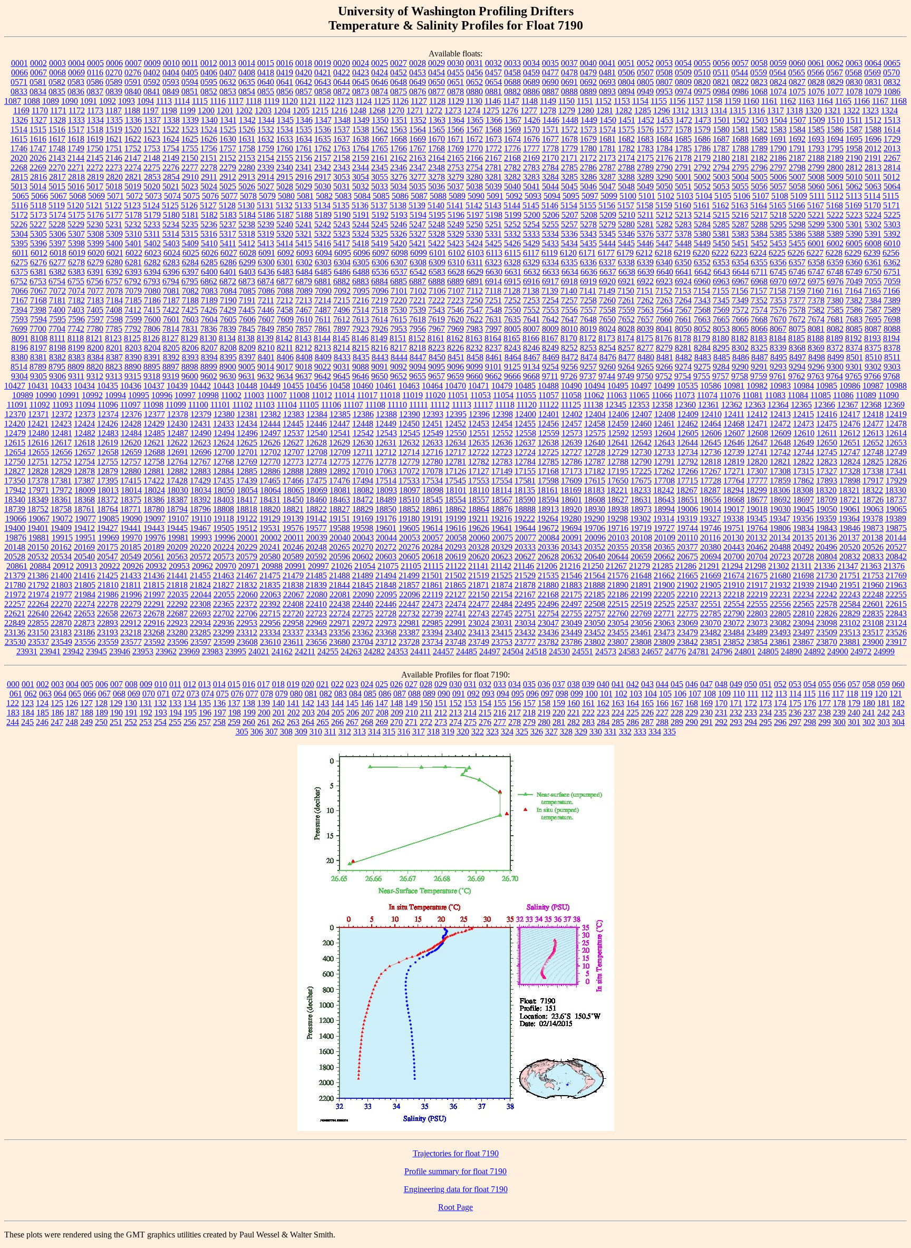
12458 (594, 423)
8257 (626, 347)
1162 (788, 100)
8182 (739, 338)
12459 (617, 423)
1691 (778, 138)
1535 (303, 129)
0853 (227, 91)
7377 (797, 300)
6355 (759, 262)
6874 (265, 281)
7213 (303, 300)
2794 (721, 167)
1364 (456, 119)
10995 (138, 395)
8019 (588, 328)
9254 (550, 366)
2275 (151, 167)
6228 (834, 252)
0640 (265, 82)
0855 (265, 91)
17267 (710, 471)
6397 (190, 271)
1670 (436, 138)
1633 (284, 138)
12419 (896, 414)
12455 (525, 423)
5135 (341, 205)
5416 (322, 243)
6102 (456, 252)
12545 (409, 433)
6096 (361, 252)
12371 (38, 414)
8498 (816, 357)
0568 (853, 72)
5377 (664, 233)
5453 (778, 243)
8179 (701, 338)
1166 (862, 100)
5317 (227, 233)
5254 (531, 224)
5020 (151, 186)
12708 (316, 452)
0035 (550, 63)
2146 (113, 157)
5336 (569, 233)
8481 (664, 357)
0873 (360, 91)
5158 (644, 205)
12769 (246, 461)
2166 (474, 157)
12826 (896, 461)
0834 (38, 91)
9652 (398, 376)
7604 (209, 319)
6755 (75, 281)
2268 (19, 167)
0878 (455, 91)
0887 (550, 91)
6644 (740, 271)
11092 (40, 404)
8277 (645, 347)
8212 (303, 347)
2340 (284, 167)
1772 (493, 148)
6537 (399, 271)
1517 (75, 129)
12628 (316, 442)
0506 (626, 72)
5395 (19, 243)
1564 (417, 129)
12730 (641, 452)
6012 (39, 252)
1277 (528, 110)
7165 (872, 290)
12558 (525, 433)
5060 (816, 186)
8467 (532, 357)
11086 (843, 395)
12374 (108, 414)
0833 (19, 91)
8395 (228, 357)
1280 (585, 110)
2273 (113, 167)
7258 (588, 300)
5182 (209, 214)
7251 (493, 300)
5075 (191, 195)
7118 (493, 290)
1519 (113, 129)
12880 (130, 471)
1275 (490, 110)
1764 (360, 148)
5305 (38, 233)
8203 (133, 347)
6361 (873, 262)
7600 (152, 319)
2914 (265, 176)
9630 (227, 376)
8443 (380, 357)
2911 (209, 176)
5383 (740, 233)
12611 (827, 433)
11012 (322, 395)
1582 (759, 129)
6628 (456, 271)
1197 (150, 110)
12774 (316, 461)
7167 (19, 300)
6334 (550, 262)
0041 (607, 63)
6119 (549, 252)
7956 (417, 328)
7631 (493, 319)
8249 (550, 347)
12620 (130, 442)
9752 (663, 376)
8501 (854, 357)
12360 (685, 404)
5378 (683, 233)
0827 (797, 82)
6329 (531, 262)
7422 (170, 309)
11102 (242, 404)
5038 (474, 186)
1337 (152, 119)
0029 (436, 63)
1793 (816, 148)
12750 (14, 461)
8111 (57, 338)
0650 (436, 82)
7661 (683, 319)
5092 (514, 195)
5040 (512, 186)
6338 (626, 262)
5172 (19, 214)
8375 (873, 347)
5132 (284, 205)
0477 (550, 72)
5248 (436, 224)
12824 (849, 461)
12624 (223, 442)
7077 (95, 290)
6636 (588, 271)
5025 (227, 186)
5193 (399, 214)
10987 (873, 385)
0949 (645, 91)
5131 (265, 205)
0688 (512, 82)
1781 (607, 148)
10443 (223, 385)
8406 (285, 357)
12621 (153, 442)
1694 (835, 138)
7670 (778, 319)
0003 (57, 63)
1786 (702, 148)
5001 (683, 176)
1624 (170, 138)
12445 (293, 423)
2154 (265, 157)
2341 (303, 167)
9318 (151, 376)
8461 (494, 357)
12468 (733, 423)
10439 (177, 385)
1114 (182, 100)
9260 (607, 366)
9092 (398, 366)
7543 (436, 309)
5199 (513, 214)
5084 (362, 195)
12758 (153, 461)
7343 (702, 300)
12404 (595, 414)
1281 (604, 110)
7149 (606, 290)
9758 (739, 376)
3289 (645, 176)
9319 (170, 376)
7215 (341, 300)
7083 (209, 290)
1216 (339, 110)
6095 (342, 252)
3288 (626, 176)
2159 (360, 157)
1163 (806, 100)
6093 (304, 252)
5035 (417, 186)
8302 (740, 347)
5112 (835, 195)
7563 (645, 309)
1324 (889, 110)
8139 (265, 338)
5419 (379, 243)
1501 (721, 119)
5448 (683, 243)
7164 (853, 290)
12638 (548, 442)
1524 (208, 129)
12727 (571, 452)
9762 (796, 376)
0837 (94, 91)
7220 (398, 300)
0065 (892, 63)
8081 (816, 328)
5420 (398, 243)
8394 (209, 357)
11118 (505, 404)
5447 (664, 243)
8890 (132, 366)
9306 (57, 376)
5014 (38, 186)
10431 (38, 385)
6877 (284, 281)
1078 (854, 91)
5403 (171, 243)
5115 (891, 195)
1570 (531, 129)
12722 (478, 452)
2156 (303, 157)
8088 (892, 328)
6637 (607, 271)
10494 (594, 385)
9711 (550, 376)
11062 (594, 395)
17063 (385, 471)
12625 (246, 442)
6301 (285, 262)
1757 (227, 148)
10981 (733, 385)
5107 (760, 195)
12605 (688, 433)
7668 (759, 319)
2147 (132, 157)
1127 (419, 100)
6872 (227, 281)
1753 (151, 148)
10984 (803, 385)
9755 (701, 376)
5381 (721, 233)
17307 (757, 471)
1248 (358, 110)
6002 (835, 243)
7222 (436, 300)
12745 (826, 452)
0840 (132, 91)
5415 (303, 243)
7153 (682, 290)
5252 (512, 224)
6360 (854, 262)
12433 (223, 423)
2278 (208, 167)
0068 (57, 72)
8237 (493, 347)
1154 (640, 100)
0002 (38, 63)
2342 (322, 167)
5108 (779, 195)
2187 (797, 157)
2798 (797, 167)
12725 (548, 452)
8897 (170, 366)
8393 (190, 357)
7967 (436, 328)
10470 (455, 385)
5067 (58, 195)
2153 (246, 157)
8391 (152, 357)
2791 (683, 167)
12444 (269, 423)
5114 (872, 195)
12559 (548, 433)
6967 (740, 281)
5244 (360, 224)
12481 (61, 433)
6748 (835, 271)
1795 (835, 148)
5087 (419, 195)
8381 (38, 357)
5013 (19, 186)
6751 (892, 271)
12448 (362, 423)
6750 (873, 271)
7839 (227, 328)
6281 (133, 262)
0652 (474, 82)
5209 (607, 214)
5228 (57, 224)
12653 (896, 442)
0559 (758, 72)
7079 (133, 290)
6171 (587, 252)
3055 (379, 176)
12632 (409, 442)
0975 (702, 91)
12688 (154, 452)
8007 (531, 328)
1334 (95, 119)
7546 (455, 309)
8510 (873, 357)
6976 (835, 281)
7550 (512, 309)
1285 (642, 110)
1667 (379, 138)
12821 (780, 461)
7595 (57, 319)
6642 (702, 271)
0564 (777, 72)
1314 (718, 110)
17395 (107, 480)
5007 (797, 176)
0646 (379, 82)
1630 (227, 138)
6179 (625, 252)
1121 (308, 100)
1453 (664, 119)
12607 (734, 433)
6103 (475, 252)
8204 (152, 347)
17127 (478, 471)
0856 (284, 91)
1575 (626, 129)
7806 (151, 328)
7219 (379, 300)
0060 (797, 63)
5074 (172, 195)
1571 (550, 129)
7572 (740, 309)
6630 (494, 271)
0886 (531, 91)
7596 (76, 319)
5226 (19, 224)
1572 (569, 129)
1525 (227, 129)
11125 (571, 404)
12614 (896, 433)
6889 (455, 281)
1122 (326, 100)
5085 (381, 195)
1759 (265, 148)
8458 (475, 357)
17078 (432, 471)
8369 (816, 347)
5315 (189, 233)
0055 (702, 63)
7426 (208, 309)
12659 (131, 452)
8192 (853, 338)
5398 (76, 243)
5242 (322, 224)
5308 (95, 233)
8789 (38, 366)
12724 (525, 452)
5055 (740, 186)
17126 (455, 471)
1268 (377, 110)
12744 (803, 452)
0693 (607, 82)
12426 (107, 423)
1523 (189, 129)
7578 (797, 309)
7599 (133, 319)
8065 (740, 328)
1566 (455, 129)
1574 (607, 129)
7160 (815, 290)
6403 (247, 271)
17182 (594, 471)
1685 (683, 138)
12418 (873, 414)
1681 (607, 138)
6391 (95, 271)
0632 (227, 82)
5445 (626, 243)
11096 (108, 404)
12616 (38, 442)
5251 (493, 224)
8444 (399, 357)
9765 (853, 376)
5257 (569, 224)
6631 (513, 271)
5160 (682, 205)
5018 (113, 186)
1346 (304, 119)
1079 (873, 91)
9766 (872, 376)
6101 (437, 252)
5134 (322, 205)
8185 (796, 338)
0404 (170, 72)
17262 (664, 471)
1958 (854, 148)
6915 (512, 281)
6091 (266, 252)
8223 (436, 347)
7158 (777, 290)
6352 (702, 262)
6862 (208, 281)
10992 (92, 395)
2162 (398, 157)
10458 (339, 385)
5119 (57, 205)
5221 (816, 214)
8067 (778, 328)
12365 (801, 404)
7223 (455, 300)
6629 (475, 271)
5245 (379, 224)
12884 (223, 471)
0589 (113, 82)
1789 (759, 148)
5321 (303, 233)
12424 (84, 423)
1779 (569, 148)
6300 (266, 262)
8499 (835, 357)
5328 (436, 233)
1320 (813, 110)
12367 (847, 404)
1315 (737, 110)
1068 (759, 91)
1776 (512, 148)
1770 (474, 148)
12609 (780, 433)
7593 (19, 319)
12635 (478, 442)
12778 (385, 461)
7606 (247, 319)
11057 (548, 395)
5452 (759, 243)
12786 (571, 461)
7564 (664, 309)
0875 (398, 91)
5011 (873, 176)
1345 (285, 119)
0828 (816, 82)
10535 (687, 385)
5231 (113, 224)
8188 (815, 338)
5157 (625, 205)
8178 (682, 338)
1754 (170, 148)
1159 (732, 100)
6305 (361, 262)
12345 (615, 404)
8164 (492, 338)
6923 (664, 281)
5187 (285, 214)
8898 (189, 366)
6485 (323, 271)
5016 (75, 186)
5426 (512, 243)
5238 (246, 224)
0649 (417, 82)
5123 (132, 205)
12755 (107, 461)
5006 (778, 176)
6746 (797, 271)
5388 (816, 233)
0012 (208, 63)
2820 (114, 176)
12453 (478, 423)
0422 (341, 72)
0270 (113, 72)
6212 (644, 252)
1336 (133, 119)
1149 (548, 100)
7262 (645, 300)
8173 (606, 338)
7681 (835, 319)
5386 (797, 233)
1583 (778, 129)
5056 (759, 186)
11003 (254, 395)
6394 (152, 271)
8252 (569, 347)
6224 (758, 252)
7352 (759, 300)
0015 (265, 63)
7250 (474, 300)
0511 (721, 72)
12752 (61, 461)
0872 (341, 91)
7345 (721, 300)
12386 (363, 414)
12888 (293, 471)
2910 (190, 176)
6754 (57, 281)
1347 (323, 119)
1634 (303, 138)
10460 (362, 385)
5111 (817, 195)
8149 (379, 338)
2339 (265, 167)
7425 (189, 309)
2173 (607, 157)
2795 (740, 167)
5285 (721, 224)
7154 (701, 290)
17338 (873, 471)
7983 (474, 328)
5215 (721, 214)
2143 (57, 157)
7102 (418, 290)
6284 (190, 262)
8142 (284, 338)
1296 (661, 110)
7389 (892, 300)
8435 (361, 357)
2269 (38, 167)
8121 (94, 338)
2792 (702, 167)
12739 (733, 452)
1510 (835, 119)
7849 (265, 328)
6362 (892, 262)
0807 (664, 82)
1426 (532, 119)
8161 (436, 338)
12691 (177, 452)
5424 (474, 243)
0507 (645, 72)
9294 (797, 366)
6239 (872, 252)
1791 (797, 148)
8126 (151, 338)
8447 (418, 357)
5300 (835, 224)
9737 (587, 376)
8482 (683, 357)
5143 (492, 205)
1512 (873, 119)
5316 (208, 233)
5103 (684, 195)
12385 (340, 414)
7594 (38, 319)
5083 (343, 195)
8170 (568, 338)
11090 (888, 395)
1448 (569, 119)
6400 (209, 271)
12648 (780, 442)
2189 (835, 157)
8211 (285, 347)
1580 (721, 129)
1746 (19, 148)
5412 (246, 243)
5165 (777, 205)
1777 (531, 148)
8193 (872, 338)
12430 (177, 423)
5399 (95, 243)
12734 (687, 452)
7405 (94, 309)
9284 (721, 366)
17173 (571, 471)
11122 (549, 404)
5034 (398, 186)
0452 (398, 72)
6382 (57, 271)
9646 (360, 376)
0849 (170, 91)
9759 (758, 376)
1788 (740, 148)
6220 (701, 252)
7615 (398, 319)
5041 (531, 186)
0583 (75, 82)
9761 (777, 376)
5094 (552, 195)
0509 (683, 72)
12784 (525, 461)
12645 (710, 442)
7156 (739, 290)
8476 (607, 357)
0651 (455, 82)
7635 (512, 319)
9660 (474, 376)
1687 (721, 138)
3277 (417, 176)
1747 (38, 148)
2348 (436, 167)
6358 (816, 262)
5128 (227, 205)
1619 (94, 138)
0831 (873, 82)
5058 (797, 186)
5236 (208, 224)
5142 (474, 205)
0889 (588, 91)
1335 (114, 119)
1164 (825, 100)
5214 (702, 214)
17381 (61, 480)
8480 (645, 357)
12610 (804, 433)
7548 (493, 309)
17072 (409, 471)
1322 (851, 110)
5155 (587, 205)
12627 (293, 442)
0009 (152, 63)
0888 (569, 91)
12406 (618, 414)
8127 (170, 338)
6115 (513, 252)
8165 (511, 338)
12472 (780, 423)
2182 (759, 157)
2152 (227, 157)
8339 (778, 347)
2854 (171, 176)
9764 (834, 376)
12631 (385, 442)
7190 (228, 300)
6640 (664, 271)
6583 (437, 271)
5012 (891, 176)
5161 (701, 205)
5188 (304, 214)
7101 (399, 290)
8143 (303, 338)
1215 (320, 110)
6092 (285, 252)
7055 (873, 281)
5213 (683, 214)
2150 (189, 157)
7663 (702, 319)
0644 (341, 82)
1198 (169, 110)
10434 (84, 385)
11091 (17, 404)
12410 (711, 414)
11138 (593, 404)
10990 (45, 395)
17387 (84, 480)
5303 (892, 224)
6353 (721, 262)
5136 (360, 205)
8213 (322, 347)
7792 (132, 328)
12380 (224, 414)
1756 (208, 148)
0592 (151, 82)
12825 (873, 461)
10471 (478, 385)
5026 (246, 186)
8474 (588, 357)
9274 (683, 366)
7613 (360, 319)
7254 (550, 300)
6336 (588, 262)
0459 (531, 72)
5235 (189, 224)
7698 (892, 319)
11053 (480, 395)
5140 (436, 205)
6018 (58, 252)
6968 (759, 281)
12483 (108, 433)
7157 (758, 290)
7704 (57, 328)
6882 (341, 281)
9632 (265, 376)
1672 (474, 138)
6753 (38, 281)
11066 (662, 395)
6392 (114, 271)
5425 (493, 243)
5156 (606, 205)
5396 (38, 243)
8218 (417, 347)
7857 (303, 328)
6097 (380, 252)
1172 (77, 110)
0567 (834, 72)
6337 (607, 262)
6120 (568, 252)
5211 (645, 214)
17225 (641, 471)
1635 (322, 138)
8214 (341, 347)
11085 (820, 395)
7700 (38, 328)
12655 (38, 452)
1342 (247, 119)
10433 (61, 385)
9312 (94, 376)
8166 (530, 338)
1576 (645, 129)
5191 (361, 214)
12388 (386, 414)
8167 (549, 338)
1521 (151, 129)
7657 (645, 319)
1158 (714, 100)
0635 (246, 82)
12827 (14, 471)
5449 (702, 243)
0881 (493, 91)
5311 (152, 233)
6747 (816, 271)
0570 (891, 72)
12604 (664, 433)
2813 (873, 167)
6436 (266, 271)
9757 (720, 376)
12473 (803, 423)
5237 (227, 224)
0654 (493, 82)
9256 (569, 366)
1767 (417, 148)
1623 (151, 138)
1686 (702, 138)
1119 (271, 100)
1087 (12, 100)
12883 (200, 471)
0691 (569, 82)
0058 (759, 63)
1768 (436, 148)
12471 (757, 423)
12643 (664, 442)
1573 (588, 129)
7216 (360, 300)
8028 (626, 328)
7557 (588, 309)
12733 (664, 452)
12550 (456, 433)
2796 (759, 167)
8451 (456, 357)
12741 (757, 452)
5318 (246, 233)
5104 (703, 195)
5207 (569, 214)
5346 (626, 233)
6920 (607, 281)
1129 (456, 100)
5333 (531, 233)
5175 (76, 214)
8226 (455, 347)
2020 (19, 157)
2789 (645, 167)
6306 (380, 262)
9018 (303, 366)
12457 (571, 423)
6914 (493, 281)
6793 (151, 281)
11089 (866, 395)
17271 (733, 471)
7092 (342, 290)
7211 (266, 300)
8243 (512, 347)
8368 (797, 347)
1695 (854, 138)
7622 (474, 319)
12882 (177, 471)
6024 (171, 252)
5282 (664, 224)
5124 (151, 205)
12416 (826, 414)
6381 (38, 271)
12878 (84, 471)
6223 (739, 252)
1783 (645, 148)
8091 (20, 338)
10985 (826, 385)
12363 (754, 404)
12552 (502, 433)
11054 (503, 395)
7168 (38, 300)
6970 (778, 281)
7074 (76, 290)
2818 (76, 176)
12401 (548, 414)
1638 (360, 138)
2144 (75, 157)
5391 (873, 233)
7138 (530, 290)
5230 (94, 224)
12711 (363, 452)
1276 (509, 110)
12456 (548, 423)
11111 (418, 404)
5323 (341, 233)
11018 (390, 395)
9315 (132, 376)
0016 (284, 63)
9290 (740, 366)
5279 (607, 224)
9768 (891, 376)
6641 (683, 271)
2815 (19, 176)
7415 (151, 309)
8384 (95, 357)
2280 (246, 167)
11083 (775, 395)
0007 (133, 63)
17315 (803, 471)
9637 (303, 376)
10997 (185, 395)
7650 (607, 319)
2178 (683, 157)
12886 (269, 471)
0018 (303, 63)
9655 (417, 376)
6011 (20, 252)
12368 (870, 404)
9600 (189, 376)
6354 (740, 262)
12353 (639, 404)
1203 (263, 110)
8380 (19, 357)
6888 (436, 281)
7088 (285, 290)
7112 (475, 290)
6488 (361, 271)
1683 (645, 138)
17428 (177, 480)
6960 (702, 281)
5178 (133, 214)
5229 (75, 224)
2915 (284, 176)
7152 (663, 290)
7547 (474, 309)
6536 (380, 271)
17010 (362, 471)
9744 (606, 376)
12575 (595, 433)
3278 (436, 176)
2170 (550, 157)
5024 (208, 186)
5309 (114, 233)
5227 (38, 224)
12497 (270, 433)
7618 (417, 319)
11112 (440, 404)
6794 (170, 281)
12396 (479, 414)
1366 (494, 119)
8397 (247, 357)
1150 (566, 100)
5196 (456, 214)
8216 (379, 347)
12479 (15, 433)
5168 (834, 205)
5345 (607, 233)
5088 (438, 195)
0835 (57, 91)
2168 (512, 157)
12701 (247, 452)
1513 (892, 119)
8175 (644, 338)
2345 (379, 167)
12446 (316, 423)
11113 (461, 404)
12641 (617, 442)
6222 (720, 252)
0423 (360, 72)
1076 (816, 91)
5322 (322, 233)
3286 (588, 176)
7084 (228, 290)
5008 (816, 176)
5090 (476, 195)
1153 (622, 100)
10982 (757, 385)
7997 (493, 328)
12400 (525, 414)
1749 (75, 148)
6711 (759, 271)
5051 (683, 186)
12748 (873, 452)
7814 (170, 328)
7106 (437, 290)
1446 (550, 119)
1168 (898, 100)
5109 (798, 195)
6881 (322, 281)
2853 (152, 176)
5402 (152, 243)
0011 (190, 63)
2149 (170, 157)
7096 (380, 290)
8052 (702, 328)
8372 (835, 347)
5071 (115, 195)
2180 (721, 157)
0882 (512, 91)
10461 (385, 385)
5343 (588, 233)
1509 (816, 119)
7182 (76, 300)
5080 (286, 195)
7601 (171, 319)
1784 (664, 148)
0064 (873, 63)
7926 (379, 328)
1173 (95, 110)
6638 (626, 271)
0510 (702, 72)
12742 (780, 452)
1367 (513, 119)
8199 (76, 347)
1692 (797, 138)
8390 (133, 357)
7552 (531, 309)
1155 (659, 100)
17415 (130, 480)
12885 (246, 471)
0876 (417, 91)
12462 (687, 423)
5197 (475, 214)
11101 (220, 404)
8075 (797, 328)
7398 (38, 309)
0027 (398, 63)
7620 (455, 319)
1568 (493, 129)
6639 (645, 271)
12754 (84, 461)
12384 (316, 414)
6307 (399, 262)
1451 (626, 119)
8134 (227, 338)
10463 (409, 385)
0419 (284, 72)
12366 (824, 404)
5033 (379, 186)
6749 (854, 271)
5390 (854, 233)
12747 (849, 452)
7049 (854, 281)
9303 (892, 366)
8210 (266, 347)
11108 (375, 404)
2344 (360, 167)
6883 (360, 281)
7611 (323, 319)
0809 (683, 82)
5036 (436, 186)
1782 (626, 148)
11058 (571, 395)
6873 (246, 281)
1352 (418, 119)
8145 (341, 338)
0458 (512, 72)
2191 (873, 157)
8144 (322, 338)
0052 (645, 63)
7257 (569, 300)
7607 (266, 319)
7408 (113, 309)
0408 (246, 72)
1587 (854, 129)
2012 (873, 148)
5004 (740, 176)
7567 (683, 309)
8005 (512, 328)
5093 (533, 195)
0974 (683, 91)
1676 (531, 138)
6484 (304, 271)
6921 (626, 281)
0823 (759, 82)
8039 (645, 328)
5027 (265, 186)
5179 (152, 214)
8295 (721, 347)
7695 (873, 319)
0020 (341, 63)
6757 (113, 281)
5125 (170, 205)
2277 (189, 167)
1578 (683, 129)
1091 (88, 100)
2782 (512, 167)
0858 (322, 91)
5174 (57, 214)
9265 (645, 366)
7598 (114, 319)
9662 (493, 376)
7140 (568, 290)
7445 (246, 309)
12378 (177, 414)
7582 (816, 309)
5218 (778, 214)
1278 (547, 110)
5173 (38, 214)
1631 (246, 138)
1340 (209, 119)
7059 (892, 281)
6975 (816, 281)
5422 (436, 243)
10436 (130, 385)
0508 (664, 72)
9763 (815, 376)
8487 (759, 357)
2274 (132, 167)
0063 (854, 63)
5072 (134, 195)
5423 (455, 243)
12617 (61, 442)
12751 (38, 461)
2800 (835, 167)
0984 (721, 91)
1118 (253, 100)
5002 (702, 176)
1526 (246, 129)
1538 (360, 129)
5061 (835, 186)
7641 (531, 319)
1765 (379, 148)
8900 (227, 366)
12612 (849, 433)
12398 (502, 414)
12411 (734, 414)
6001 (816, 243)
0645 (360, 82)
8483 (702, 357)
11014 (344, 395)
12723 (501, 452)
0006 (114, 63)
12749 (896, 452)
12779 (409, 461)
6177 (606, 252)
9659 (455, 376)
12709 (340, 452)
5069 (96, 195)
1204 (282, 110)
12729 (617, 452)
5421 (417, 243)
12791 (664, 461)
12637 (525, 442)
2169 (531, 157)
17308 (780, 471)
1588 (873, 129)
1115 (200, 100)
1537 (341, 129)
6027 (228, 252)
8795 (57, 366)
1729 (892, 138)
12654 (15, 452)
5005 (759, 176)
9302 (873, 366)
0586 (94, 82)
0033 (512, 63)
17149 (501, 471)
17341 (896, 471)
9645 (341, 376)
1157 (695, 100)
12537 (293, 433)
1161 (769, 100)
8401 (266, 357)
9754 (682, 376)
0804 (626, 82)
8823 (113, 366)
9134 (531, 366)
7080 (152, 290)
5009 (835, 176)
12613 (873, 433)
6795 (189, 281)
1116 (218, 100)
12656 (61, 452)
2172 (588, 157)
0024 (360, 63)
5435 (588, 243)
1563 (398, 129)
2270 (57, 167)
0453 (417, 72)
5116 (20, 205)
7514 (360, 309)
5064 (892, 186)
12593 (641, 433)
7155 (720, 290)
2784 (550, 167)
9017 (284, 366)
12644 (687, 442)
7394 (19, 309)
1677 (550, 138)
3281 (493, 176)
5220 (797, 214)
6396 (171, 271)
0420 (303, 72)
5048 (626, 186)
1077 (835, 91)
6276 (38, 262)
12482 (84, 433)
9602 (208, 376)
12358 (662, 404)
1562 (379, 129)
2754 (474, 167)
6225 (777, 252)
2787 (607, 167)
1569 (512, 129)
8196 (19, 347)
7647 (569, 319)
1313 (699, 110)
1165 (843, 100)
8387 (114, 357)
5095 (571, 195)
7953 (398, 328)
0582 (57, 82)
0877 (436, 91)
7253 (531, 300)
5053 (721, 186)
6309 (437, 262)
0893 (607, 91)
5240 (284, 224)
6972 (797, 281)
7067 (38, 290)
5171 (891, 205)
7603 (190, 319)
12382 (270, 414)
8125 (132, 338)
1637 (341, 138)
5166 (796, 205)
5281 (645, 224)
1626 (208, 138)
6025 (190, 252)
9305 (38, 376)
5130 (246, 205)
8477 (626, 357)
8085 (854, 328)
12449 (385, 423)
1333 (76, 119)
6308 (418, 262)
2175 (645, 157)
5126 (189, 205)
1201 (225, 110)
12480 (38, 433)
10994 (115, 395)
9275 (702, 366)
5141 (455, 205)
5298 (797, 224)
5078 (248, 195)
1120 (290, 100)
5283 (683, 224)
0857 (303, 91)
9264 (626, 366)
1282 (623, 110)
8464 (513, 357)
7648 (588, 319)
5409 (190, 243)
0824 (778, 82)
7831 (189, 328)
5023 (189, 186)
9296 (816, 366)
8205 (171, 347)
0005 (95, 63)
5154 (568, 205)
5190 (342, 214)
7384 (873, 300)
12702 (270, 452)
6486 (342, 271)
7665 (721, 319)
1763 (341, 148)
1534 (284, 129)
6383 (76, 271)
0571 (19, 82)
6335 (569, 262)
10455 (293, 385)
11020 (435, 395)
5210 (626, 214)
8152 (417, 338)
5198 (494, 214)
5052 (702, 186)
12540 (316, 433)
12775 (339, 461)
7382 (854, 300)
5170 (872, 205)
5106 (741, 195)
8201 (114, 347)
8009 (550, 328)
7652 (626, 319)
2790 (664, 167)
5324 (360, 233)
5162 (720, 205)
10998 (208, 395)
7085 (247, 290)
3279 (455, 176)
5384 (759, 233)
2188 (816, 157)
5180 (171, 214)
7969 (455, 328)
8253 (588, 347)
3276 (398, 176)
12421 (38, 423)
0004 (76, 63)
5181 (190, 214)
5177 (114, 214)
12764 (177, 461)
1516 (57, 129)
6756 (94, 281)
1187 (113, 110)
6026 (209, 252)
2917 (322, 176)
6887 (417, 281)
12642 (641, 442)
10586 (710, 385)
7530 (398, 309)
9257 (588, 366)
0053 (664, 63)
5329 (455, 233)
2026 (38, 157)
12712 (385, 452)
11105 (309, 404)
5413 (265, 243)
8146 (360, 338)
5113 (854, 195)
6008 (873, 243)
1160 (751, 100)
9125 (512, 366)
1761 (303, 148)
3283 (531, 176)
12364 (778, 404)
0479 (588, 72)
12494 (224, 433)
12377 (154, 414)
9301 (854, 366)
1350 (380, 119)
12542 (363, 433)
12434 (246, 423)
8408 (304, 357)
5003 (721, 176)
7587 (873, 309)
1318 (794, 110)
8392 (171, 357)
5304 (19, 233)
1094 (145, 100)
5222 (835, 214)
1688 (740, 138)
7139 (549, 290)
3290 (664, 176)
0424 (379, 72)
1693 (816, 138)
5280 (626, 224)
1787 (721, 148)
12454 (501, 423)
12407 (641, 414)
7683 (854, 319)
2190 (854, 157)
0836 (75, 91)
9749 (625, 376)
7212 (284, 300)
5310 (133, 233)
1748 (57, 148)
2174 (626, 157)
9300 (835, 366)
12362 (731, 404)
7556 (569, 309)
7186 (152, 300)
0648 (398, 82)
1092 (107, 100)
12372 (61, 414)
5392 (892, 233)
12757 (130, 461)
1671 (455, 138)
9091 (379, 366)
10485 (525, 385)
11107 (353, 404)
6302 (304, 262)
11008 (299, 395)
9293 (778, 366)
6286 (228, 262)
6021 (114, 252)
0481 (607, 72)
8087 (873, 328)
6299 (247, 262)
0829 (835, 82)
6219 (682, 252)
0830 (854, 82)
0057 (740, 63)
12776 (362, 461)
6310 (456, 262)
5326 (398, 233)
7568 (702, 309)
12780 (432, 461)
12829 (61, 471)
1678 (569, 138)
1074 (778, 91)
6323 (493, 262)
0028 (417, 63)
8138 (246, 338)
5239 (265, 224)
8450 (437, 357)
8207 (209, 347)
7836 (208, 328)
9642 (322, 376)
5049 (645, 186)
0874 (379, 91)
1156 (677, 100)
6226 (796, 252)
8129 (189, 338)
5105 (722, 195)
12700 (224, 452)
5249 (455, 224)
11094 (85, 404)
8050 (683, 328)
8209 (247, 347)
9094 (417, 366)
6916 (531, 281)
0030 (455, 63)
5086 (400, 195)
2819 (95, 176)
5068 (77, 195)
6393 (133, 271)
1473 (702, 119)
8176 (663, 338)
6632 (532, 271)
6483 (285, 271)
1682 (626, 138)
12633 (432, 442)
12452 (455, 423)
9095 (436, 366)
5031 (341, 186)
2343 (341, 167)
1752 (132, 148)
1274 (471, 110)
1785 (683, 148)
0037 (569, 63)
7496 (341, 309)
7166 (891, 290)
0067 (38, 72)
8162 (455, 338)
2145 (94, 157)
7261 (626, 300)
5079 (267, 195)
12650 (826, 442)
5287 (740, 224)
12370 (15, 414)
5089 (457, 195)
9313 (113, 376)
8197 (38, 347)
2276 (170, 167)
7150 (625, 290)
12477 (873, 423)
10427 (14, 385)
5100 (627, 195)
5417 (341, 243)
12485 (154, 433)
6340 (664, 262)
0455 (455, 72)
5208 (588, 214)
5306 (57, 233)
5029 (303, 186)
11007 (276, 395)
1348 (342, 119)
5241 (303, 224)
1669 (417, 138)
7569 (721, 309)
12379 (200, 414)
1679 (588, 138)
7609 (285, 319)
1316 (756, 110)
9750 (644, 376)
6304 (342, 262)
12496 (247, 433)
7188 (190, 300)
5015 (57, 186)
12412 (757, 414)
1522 (170, 129)
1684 (664, 138)
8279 (664, 347)
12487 (177, 433)
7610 (304, 319)
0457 (493, 72)
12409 (688, 414)
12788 (617, 461)
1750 (94, 148)
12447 (339, 423)
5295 (778, 224)
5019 (132, 186)
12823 (826, 461)
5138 (398, 205)
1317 (775, 110)
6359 (835, 262)
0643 (322, 82)
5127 (208, 205)
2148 (151, 157)
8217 (398, 347)
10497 (641, 385)
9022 (322, 366)
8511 (892, 357)
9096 (455, 366)
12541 (340, 433)
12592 (618, 433)
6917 (550, 281)
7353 (778, 300)
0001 (19, 63)
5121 (94, 205)
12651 (849, 442)
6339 (645, 262)
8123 (113, 338)
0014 (246, 63)
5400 (114, 243)
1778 (550, 148)
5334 (550, 233)
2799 (816, 167)
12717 (455, 452)
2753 (455, 167)
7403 (75, 309)
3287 (607, 176)
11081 (752, 395)
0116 (95, 72)
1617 (57, 138)
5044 (550, 186)
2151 (208, 157)
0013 (227, 63)
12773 (293, 461)
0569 (872, 72)
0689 (531, 82)
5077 (229, 195)
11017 (367, 395)
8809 (75, 366)
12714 (409, 452)
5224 (873, 214)
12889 (316, 471)
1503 (759, 119)
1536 (322, 129)
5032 (360, 186)
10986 (849, 385)
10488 (548, 385)
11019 (412, 395)
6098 (399, 252)
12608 (757, 433)
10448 (246, 385)
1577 (664, 129)
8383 (76, 357)
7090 (323, 290)
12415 (803, 414)
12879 (107, 471)
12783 (501, 461)
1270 (395, 110)
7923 (360, 328)
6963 (721, 281)
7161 (834, 290)
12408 (664, 414)
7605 (228, 319)
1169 (21, 110)
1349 (361, 119)
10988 (896, 385)
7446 (265, 309)
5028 (284, 186)
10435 (107, 385)
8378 (892, 347)
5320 (284, 233)
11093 (62, 404)
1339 (190, 119)
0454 (436, 72)
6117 (531, 252)
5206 (550, 214)
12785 (548, 461)
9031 (341, 366)
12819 (733, 461)
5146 (549, 205)
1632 (265, 138)
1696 (873, 138)
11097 (130, 404)
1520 (132, 129)
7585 (835, 309)
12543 (386, 433)
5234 (170, 224)
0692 (588, 82)
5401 (133, 243)
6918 (569, 281)
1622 (132, 138)
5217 (759, 214)
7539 (417, 309)
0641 (284, 82)
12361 (708, 404)
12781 (455, 461)
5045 (569, 186)
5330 (474, 233)
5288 (759, 224)
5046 (588, 186)
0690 (550, 82)
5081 (305, 195)
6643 (721, 271)
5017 (94, 186)
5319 (265, 233)
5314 (170, 233)
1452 (645, 119)
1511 (854, 119)
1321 (832, 110)
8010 (569, 328)
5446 (645, 243)
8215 (360, 347)
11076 (730, 395)
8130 (208, 338)
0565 (796, 72)
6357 (797, 262)
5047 (607, 186)
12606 (711, 433)
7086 (266, 290)
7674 (816, 319)
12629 (339, 442)
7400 (57, 309)
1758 (246, 148)
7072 (57, 290)
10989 (22, 395)
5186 (266, 214)
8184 (777, 338)
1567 (474, 129)
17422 (153, 480)
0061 (816, 63)
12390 (409, 414)
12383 (293, 414)
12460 (641, 423)
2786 (588, 167)
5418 (360, 243)
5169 (853, 205)
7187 (171, 300)
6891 (474, 281)
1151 (585, 100)
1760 (284, 148)
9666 (512, 376)
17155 (525, 471)
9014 (265, 366)
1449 (588, 119)
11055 (526, 395)
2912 (227, 176)
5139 (417, 205)
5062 (854, 186)
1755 (189, 148)
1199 (187, 110)
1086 (892, 91)
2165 (455, 157)
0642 (303, 82)
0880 (474, 91)
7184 (114, 300)
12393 (432, 414)
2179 (702, 157)
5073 (153, 195)
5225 (892, 214)
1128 (437, 100)
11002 (231, 395)
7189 (209, 300)
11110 (397, 404)
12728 (594, 452)
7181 (57, 300)
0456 (474, 72)
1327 (38, 119)
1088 (31, 100)
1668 (398, 138)
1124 (363, 100)
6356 (778, 262)
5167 (815, 205)
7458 (284, 309)
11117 (483, 404)
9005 (246, 366)
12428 (130, 423)
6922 (645, 281)
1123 (345, 100)
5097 (590, 195)
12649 (803, 442)
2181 (740, 157)
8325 (759, 347)
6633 (550, 271)
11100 (198, 404)
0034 (531, 63)
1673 (493, 138)
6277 (57, 262)
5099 (608, 195)
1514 (19, 129)
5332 (512, 233)
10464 (432, 385)
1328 (57, 119)
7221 (417, 300)
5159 (663, 205)
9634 (284, 376)
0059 (778, 63)
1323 (870, 110)
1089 (50, 100)
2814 (892, 167)
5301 (854, 224)
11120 (527, 404)
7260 (607, 300)
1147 (511, 100)
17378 (38, 480)
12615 (14, 442)
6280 (114, 262)
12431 (200, 423)
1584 (797, 129)
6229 (853, 252)
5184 (247, 214)
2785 (569, 167)
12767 (200, 461)
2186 (778, 157)
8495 (778, 357)
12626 (269, 442)
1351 (399, 119)
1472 (683, 119)
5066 (39, 195)
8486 (740, 357)
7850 (284, 328)
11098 (153, 404)
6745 (778, 271)
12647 (757, 442)
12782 (478, 461)
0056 (721, 63)
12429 (153, 423)
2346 (398, 167)
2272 (94, 167)
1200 (206, 110)
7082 (190, 290)
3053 (341, 176)
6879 (303, 281)
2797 (778, 167)
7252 (512, 300)
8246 (531, 347)
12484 (131, 433)
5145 (530, 205)
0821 (721, 82)
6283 (171, 262)
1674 (512, 138)
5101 (646, 195)
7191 (247, 300)
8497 (797, 357)
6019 (77, 252)
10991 (69, 395)
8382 (57, 357)
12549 (432, 433)
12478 (896, 423)
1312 (680, 110)
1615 (19, 138)
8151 (398, 338)
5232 (132, 224)
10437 (153, 385)
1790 (778, 148)
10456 (316, 385)
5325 (379, 233)
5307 (76, 233)
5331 (493, 233)
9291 (759, 366)
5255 (550, 224)
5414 (284, 243)
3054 (360, 176)
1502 (740, 119)
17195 (617, 471)
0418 (265, 72)
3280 (474, 176)
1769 (455, 148)
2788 (626, 167)
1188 (132, 110)
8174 (625, 338)
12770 (269, 461)
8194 (891, 338)
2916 (303, 176)
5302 (873, 224)
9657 (436, 376)
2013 (892, 148)
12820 (757, 461)
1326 (19, 119)
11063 (616, 395)
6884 (379, 281)
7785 (113, 328)
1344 (266, 119)
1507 (797, 119)
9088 (360, 366)
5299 (816, 224)
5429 (531, 243)
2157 (322, 157)
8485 (721, 357)
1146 (492, 100)
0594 (189, 82)
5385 (778, 233)
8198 (57, 347)
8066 (759, 328)
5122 (113, 205)
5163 (739, 205)
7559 (626, 309)
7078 (114, 290)
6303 (323, 262)
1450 (607, 119)
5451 (740, 243)
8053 (721, 328)
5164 (758, 205)
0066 (19, 72)
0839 (113, 91)
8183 (758, 338)
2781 (493, 167)
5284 (702, 224)
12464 (710, 423)
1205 (301, 110)
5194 (418, 214)
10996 (161, 395)
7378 (816, 300)
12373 (84, 414)
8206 (190, 347)
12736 (710, 452)
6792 (132, 281)
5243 (341, 224)
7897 (341, 328)
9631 (246, 376)
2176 (664, 157)
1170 (40, 110)
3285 (569, 176)
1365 (475, 119)
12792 (687, 461)
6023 (152, 252)
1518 (94, 129)
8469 (550, 357)
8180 (720, 338)
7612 (341, 319)
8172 (587, 338)
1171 (58, 110)
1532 (265, 129)
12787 (594, 461)
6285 (209, 262)
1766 (398, 148)
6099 (418, 252)
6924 (683, 281)
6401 (228, 271)
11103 (265, 404)
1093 (126, 100)
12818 (710, 461)
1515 (38, 129)
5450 (721, 243)
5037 (455, 186)
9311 (76, 376)
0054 (683, 63)
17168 (548, 471)
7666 (740, 319)
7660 (664, 319)
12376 (131, 414)
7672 (797, 319)
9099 (474, 366)
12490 (200, 433)
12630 (362, 442)
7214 (322, 300)
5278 (588, 224)
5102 (665, 195)
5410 (209, 243)
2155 (284, 157)
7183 (95, 300)
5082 (324, 195)
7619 (436, 319)
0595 (208, 82)
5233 (151, 224)
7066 (19, 290)
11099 (176, 404)
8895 (151, 366)
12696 (200, 452)
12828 (38, 471)
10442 (200, 385)
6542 (418, 271)
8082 (835, 328)
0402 (151, 72)
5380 (702, 233)
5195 (437, 214)
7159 (796, 290)
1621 (113, 138)
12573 (572, 433)
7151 (644, 290)
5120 (75, 205)
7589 (892, 309)
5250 (474, 224)
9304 (19, 376)
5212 (664, 214)
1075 (797, 91)
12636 (501, 442)
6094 (323, 252)
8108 (39, 338)
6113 (494, 252)
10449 (269, 385)
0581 (38, 82)
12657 (84, 452)
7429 (227, 309)
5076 (210, 195)
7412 (132, 309)
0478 (569, 72)
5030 (322, 186)
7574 (759, 309)
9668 (531, 376)
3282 (512, 176)
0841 (151, 91)
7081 (171, 290)
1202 (244, 110)
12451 (432, 423)
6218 (663, 252)
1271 (414, 110)
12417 (849, 414)
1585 (816, 129)
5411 (228, 243)
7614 (379, 319)
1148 (529, 100)
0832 (892, 82)
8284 (702, 347)
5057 (778, 186)
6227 (815, 252)
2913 (246, 176)
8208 (228, 347)
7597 (95, 319)
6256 (891, 252)
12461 (664, 423)
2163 (417, 157)
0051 (626, 63)
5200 (532, 214)
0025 (379, 63)
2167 (493, 157)
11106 (331, 404)
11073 (684, 395)
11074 (707, 395)
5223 (854, 214)
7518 (379, 309)
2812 (854, 167)
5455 (797, 243)
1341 (228, 119)
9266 (664, 366)
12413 (780, 414)
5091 (495, 195)
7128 (511, 290)
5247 (417, 224)
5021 (170, 186)
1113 (164, 100)
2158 (341, 157)
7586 (854, 309)
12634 (455, 442)
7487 (322, 309)
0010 (171, 63)
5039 (493, 186)
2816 (38, 176)
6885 (398, 281)
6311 (475, 262)
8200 (95, 347)
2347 (417, 167)
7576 (778, 309)
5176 (95, 214)
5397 (57, 243)
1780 (588, 148)
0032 (493, 63)
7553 (550, 309)
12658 (108, 452)
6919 (588, 281)
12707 (293, 452)
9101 (493, 366)
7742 (75, 328)
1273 (452, 110)
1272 (433, 110)
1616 (38, 138)
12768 (223, 461)
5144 (511, 205)
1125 (382, 100)
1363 (437, 119)
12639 (571, 442)
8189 (834, 338)
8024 (607, 328)
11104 (287, 404)
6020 (96, 252)
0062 (835, 63)
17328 (849, 471)
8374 (854, 347)
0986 (740, 91)
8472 (569, 357)
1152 (603, 100)
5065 (20, 195)
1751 (113, 148)
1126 (400, 100)
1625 (189, 138)
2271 (75, 167)
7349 (740, 300)
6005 (854, 243)
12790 (641, 461)
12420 (14, 423)
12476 (849, 423)
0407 (227, 72)
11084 (798, 395)
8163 (474, 338)
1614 (892, 129)
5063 (873, 186)
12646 (733, 442)
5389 (835, 233)
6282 (152, 262)
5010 (854, 176)
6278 (76, 262)
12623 (200, 442)
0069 (76, 72)
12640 (594, 442)
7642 (550, 319)
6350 (683, 262)
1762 (322, 148)
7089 (304, 290)
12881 (153, 471)
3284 (550, 176)
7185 (133, 300)
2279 (227, 167)
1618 (75, 138)
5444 (607, 243)
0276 (132, 72)
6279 (95, 262)
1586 (835, 129)
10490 (571, 385)
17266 (687, 471)
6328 (512, 262)
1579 (702, 129)
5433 (550, 243)
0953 (664, 91)
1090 (69, 100)
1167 (880, 100)
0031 (474, 63)
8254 (607, 347)
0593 (170, 82)
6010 (892, 243)
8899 (208, 366)
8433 (342, 357)
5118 (38, 205)
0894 (626, 91)
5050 (664, 186)
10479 (501, 385)
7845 (246, 328)
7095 (361, 290)
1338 (171, 119)
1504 (778, 119)
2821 (133, 176)
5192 (380, 214)
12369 (894, 404)
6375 (19, 271)
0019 (322, 63)
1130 (474, 100)
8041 (664, 328)
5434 (569, 243)
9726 (568, 376)
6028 (247, 252)
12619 (107, 442)
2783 (531, 167)
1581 (740, 129)
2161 (379, 157)
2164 (436, 157)
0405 (189, 72)
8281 (683, 347)
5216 (740, 214)
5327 (417, 233)
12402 (572, 414)
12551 (479, 433)
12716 (432, 452)
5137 (379, 205)
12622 (177, 442)
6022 (133, 252)
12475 (826, 423)
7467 (303, 309)
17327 (826, 471)
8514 (19, 366)
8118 (75, 338)
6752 (19, 281)
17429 (200, 480)
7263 (664, 300)
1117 (236, 100)
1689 (759, 138)
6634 (569, 271)
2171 (569, 157)
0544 (739, 72)
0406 (208, 72)
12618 (84, 442)
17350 (14, 480)
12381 (247, 414)
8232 (474, 347)
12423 (61, 423)
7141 (587, 290)
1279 (566, 110)
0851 (189, 91)
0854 (246, 91)
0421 (322, 72)
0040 (588, 63)
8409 (323, 357)
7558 (607, 309)
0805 (645, 82)
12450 (409, 423)
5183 (228, 214)
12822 (803, 461)
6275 (19, 262)
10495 (617, 385)
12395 (456, 414)
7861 (322, 328)
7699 (19, 328)
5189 (323, 214)
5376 (645, 233)
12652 (873, 442)
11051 (458, 395)
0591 (132, 82)
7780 (94, 328)
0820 (702, 82)
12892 (339, 471)
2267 (892, 157)
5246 (398, 224)
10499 (664, 385)
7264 (683, 300)
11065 (639, 395)
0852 (208, 91)
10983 (780, 385)
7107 (456, 290)
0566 (815, 72)
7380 (835, 300)
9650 (379, 376)
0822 (740, 82)
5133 (303, 205)
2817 (57, 176)
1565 (436, 129)
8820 (94, 366)
